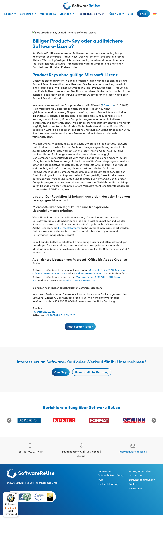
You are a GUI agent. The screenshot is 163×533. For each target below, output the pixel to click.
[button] (9, 420)
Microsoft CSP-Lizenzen (55, 13)
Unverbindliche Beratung (92, 372)
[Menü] (16, 494)
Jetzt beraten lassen (80, 326)
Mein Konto (135, 488)
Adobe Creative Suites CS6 (79, 280)
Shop (143, 13)
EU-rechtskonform (69, 227)
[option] (28, 420)
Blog (131, 13)
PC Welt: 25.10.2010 (43, 311)
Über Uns (115, 13)
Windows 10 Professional (88, 273)
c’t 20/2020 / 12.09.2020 (60, 315)
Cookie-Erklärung (108, 484)
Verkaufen (26, 13)
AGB (100, 479)
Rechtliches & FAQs (90, 13)
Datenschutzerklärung (111, 475)
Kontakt (133, 484)
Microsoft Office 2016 (101, 270)
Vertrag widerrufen (140, 471)
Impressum (104, 471)
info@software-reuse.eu (133, 451)
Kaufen (8, 13)
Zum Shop (60, 372)
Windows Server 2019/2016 (91, 277)
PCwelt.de (108, 105)
